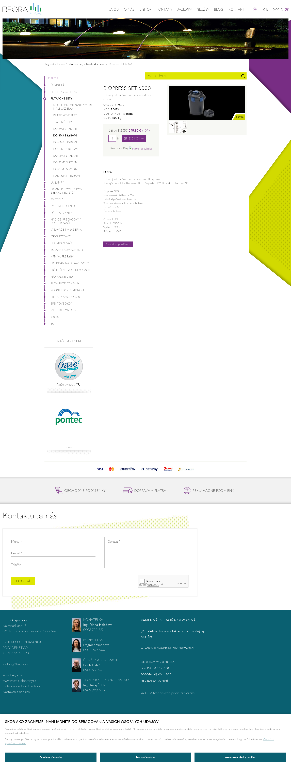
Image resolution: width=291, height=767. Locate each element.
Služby (203, 9)
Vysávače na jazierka (66, 229)
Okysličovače (61, 236)
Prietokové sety (65, 115)
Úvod (114, 9)
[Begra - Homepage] (22, 8)
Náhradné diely (62, 276)
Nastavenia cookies (16, 691)
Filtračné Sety (76, 64)
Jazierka (184, 9)
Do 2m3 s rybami (65, 129)
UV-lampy (57, 182)
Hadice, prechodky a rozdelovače (66, 221)
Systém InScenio (63, 206)
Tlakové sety (62, 122)
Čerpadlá (57, 85)
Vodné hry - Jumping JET (69, 290)
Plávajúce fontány (65, 283)
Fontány (164, 9)
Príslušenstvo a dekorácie (70, 270)
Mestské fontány (63, 310)
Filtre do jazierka (64, 92)
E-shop (145, 9)
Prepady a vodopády (65, 297)
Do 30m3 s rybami (65, 169)
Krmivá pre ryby (62, 256)
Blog (218, 9)
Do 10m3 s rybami (65, 149)
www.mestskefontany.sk (19, 680)
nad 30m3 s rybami (66, 176)
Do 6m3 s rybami (65, 142)
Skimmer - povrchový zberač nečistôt (66, 190)
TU (78, 384)
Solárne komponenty (67, 250)
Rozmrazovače (62, 243)
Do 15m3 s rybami (65, 155)
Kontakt (236, 9)
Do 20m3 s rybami (65, 162)
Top (53, 324)
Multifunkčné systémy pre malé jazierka (72, 106)
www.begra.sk (12, 674)
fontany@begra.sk (15, 663)
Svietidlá (57, 199)
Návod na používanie (118, 244)
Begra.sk (49, 64)
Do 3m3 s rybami (96, 64)
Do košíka (136, 138)
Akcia (55, 317)
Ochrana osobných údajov (22, 685)
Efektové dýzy (61, 303)
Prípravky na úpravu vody (70, 263)
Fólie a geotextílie (64, 213)
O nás (129, 9)
